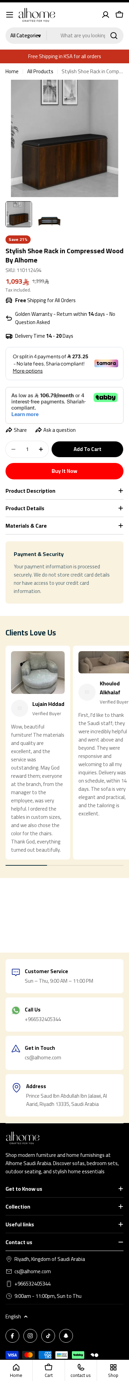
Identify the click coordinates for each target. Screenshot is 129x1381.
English (13, 1317)
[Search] (114, 35)
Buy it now (64, 471)
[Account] (105, 15)
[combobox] (64, 35)
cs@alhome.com (32, 1271)
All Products (40, 71)
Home (12, 71)
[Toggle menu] (10, 15)
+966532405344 (32, 1284)
